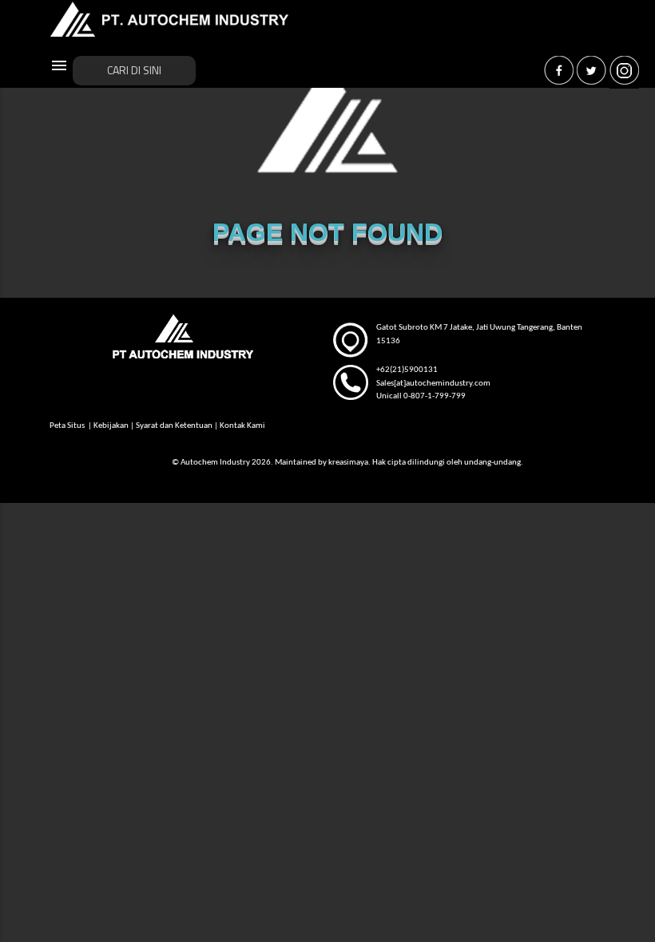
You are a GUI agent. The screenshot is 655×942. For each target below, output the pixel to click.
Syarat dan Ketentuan (174, 426)
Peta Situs (68, 426)
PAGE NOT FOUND (327, 232)
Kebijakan (111, 426)
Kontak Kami (242, 426)
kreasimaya (348, 462)
